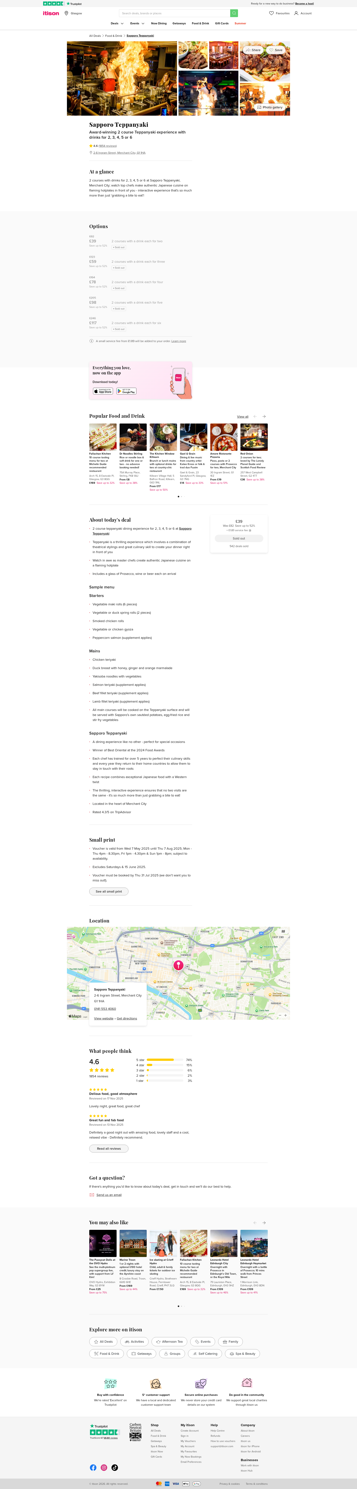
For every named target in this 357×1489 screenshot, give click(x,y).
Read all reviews (109, 1148)
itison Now (157, 1451)
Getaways (179, 23)
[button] (178, 496)
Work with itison (250, 1465)
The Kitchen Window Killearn (162, 455)
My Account (187, 1446)
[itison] (51, 13)
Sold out (239, 145)
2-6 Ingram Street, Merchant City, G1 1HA (119, 153)
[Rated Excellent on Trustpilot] (54, 3)
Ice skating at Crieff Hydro (161, 1261)
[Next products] (264, 416)
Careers (245, 1436)
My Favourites (189, 1451)
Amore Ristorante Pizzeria (220, 455)
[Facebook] (93, 1470)
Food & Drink (200, 23)
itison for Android (251, 1451)
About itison (248, 1430)
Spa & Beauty (158, 1446)
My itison (187, 1425)
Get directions (127, 1018)
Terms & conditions (257, 1484)
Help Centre (218, 1430)
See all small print (109, 891)
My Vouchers (188, 1441)
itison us (245, 1441)
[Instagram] (104, 1470)
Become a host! (304, 3)
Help (214, 1425)
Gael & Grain (187, 453)
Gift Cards (222, 23)
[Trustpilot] (73, 3)
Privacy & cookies (230, 1484)
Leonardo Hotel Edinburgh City (219, 1261)
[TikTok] (115, 1470)
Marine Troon (127, 1260)
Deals (114, 23)
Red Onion (246, 453)
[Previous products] (255, 416)
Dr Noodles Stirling (131, 453)
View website (103, 1018)
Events (134, 23)
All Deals (95, 36)
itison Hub (247, 1470)
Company (248, 1425)
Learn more (178, 341)
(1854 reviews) (108, 146)
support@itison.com (222, 1446)
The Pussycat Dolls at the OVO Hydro (102, 1261)
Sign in (185, 1436)
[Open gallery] (178, 78)
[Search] (234, 13)
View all (242, 416)
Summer (240, 23)
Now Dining (159, 23)
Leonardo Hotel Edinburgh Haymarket (253, 1261)
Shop (155, 1425)
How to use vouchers (223, 1441)
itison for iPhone (250, 1446)
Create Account (190, 1430)
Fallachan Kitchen (100, 453)
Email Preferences (191, 1462)
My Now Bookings (191, 1457)
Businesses (249, 1460)
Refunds (215, 1436)
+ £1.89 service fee (237, 136)
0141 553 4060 (105, 1008)
